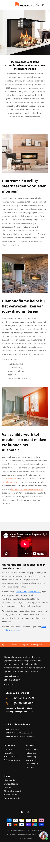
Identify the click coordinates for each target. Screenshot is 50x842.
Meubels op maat (11, 794)
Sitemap (29, 767)
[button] (5, 5)
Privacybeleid (32, 763)
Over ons (8, 749)
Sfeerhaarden (10, 780)
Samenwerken (10, 756)
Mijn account (32, 749)
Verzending (31, 756)
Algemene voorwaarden (26, 834)
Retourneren (31, 753)
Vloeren (7, 787)
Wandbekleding (11, 784)
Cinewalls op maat (12, 791)
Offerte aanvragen (12, 760)
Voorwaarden (32, 760)
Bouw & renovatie (12, 798)
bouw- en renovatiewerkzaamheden (27, 489)
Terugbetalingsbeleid (35, 830)
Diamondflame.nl (19, 830)
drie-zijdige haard (10, 482)
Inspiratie (8, 753)
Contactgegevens (26, 838)
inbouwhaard (11, 478)
